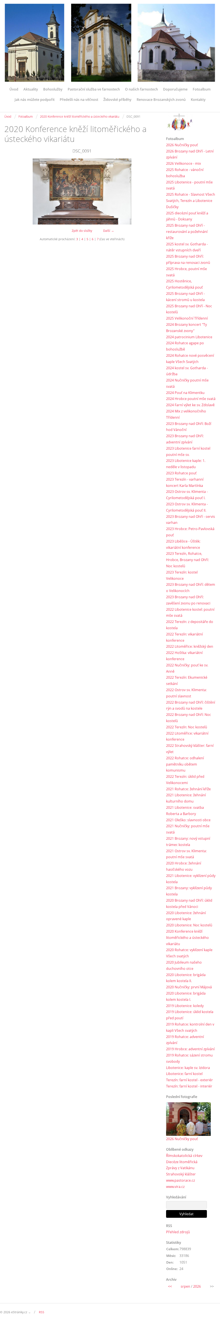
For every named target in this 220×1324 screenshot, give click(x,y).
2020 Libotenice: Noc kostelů (189, 925)
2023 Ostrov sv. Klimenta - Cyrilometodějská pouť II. (187, 507)
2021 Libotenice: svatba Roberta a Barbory (185, 810)
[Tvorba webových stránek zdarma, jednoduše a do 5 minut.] (29, 1312)
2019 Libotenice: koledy (185, 1005)
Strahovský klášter (181, 1174)
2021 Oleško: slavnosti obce (188, 820)
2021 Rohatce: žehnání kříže (188, 789)
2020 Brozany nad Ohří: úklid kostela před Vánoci (189, 903)
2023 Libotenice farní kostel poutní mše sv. (188, 451)
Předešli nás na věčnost (79, 99)
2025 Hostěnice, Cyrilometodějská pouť (184, 284)
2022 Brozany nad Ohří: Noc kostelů (188, 717)
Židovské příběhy (117, 99)
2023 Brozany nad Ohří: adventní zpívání (185, 439)
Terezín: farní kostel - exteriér (189, 1080)
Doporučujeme (175, 89)
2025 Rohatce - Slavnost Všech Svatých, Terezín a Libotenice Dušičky (190, 200)
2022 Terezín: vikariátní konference (184, 637)
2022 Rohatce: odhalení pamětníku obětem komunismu (185, 764)
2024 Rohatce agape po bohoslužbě (185, 346)
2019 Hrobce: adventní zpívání (190, 1049)
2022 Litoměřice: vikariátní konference (187, 736)
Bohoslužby (53, 89)
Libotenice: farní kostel (184, 1073)
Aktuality (30, 89)
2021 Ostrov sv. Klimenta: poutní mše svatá (186, 854)
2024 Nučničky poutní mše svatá (187, 383)
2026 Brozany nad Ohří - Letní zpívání (190, 154)
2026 (197, 1286)
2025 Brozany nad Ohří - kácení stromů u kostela (185, 296)
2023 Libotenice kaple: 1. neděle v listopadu (185, 463)
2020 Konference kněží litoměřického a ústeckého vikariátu (79, 116)
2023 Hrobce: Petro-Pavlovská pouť (190, 531)
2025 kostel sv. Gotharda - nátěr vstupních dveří (187, 247)
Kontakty (198, 99)
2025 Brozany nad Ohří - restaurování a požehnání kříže (187, 231)
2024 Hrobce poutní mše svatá (190, 398)
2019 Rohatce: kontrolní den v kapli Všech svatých (190, 1027)
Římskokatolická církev (184, 1155)
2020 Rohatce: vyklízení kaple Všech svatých (189, 952)
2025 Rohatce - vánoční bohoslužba (184, 172)
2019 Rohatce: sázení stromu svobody (189, 1058)
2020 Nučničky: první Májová (189, 987)
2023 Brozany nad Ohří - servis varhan (190, 519)
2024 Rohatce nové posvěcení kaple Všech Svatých (190, 358)
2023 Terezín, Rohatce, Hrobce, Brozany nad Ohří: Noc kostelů (187, 559)
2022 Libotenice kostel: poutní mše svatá (190, 612)
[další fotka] (152, 191)
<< (170, 1286)
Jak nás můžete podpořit (35, 99)
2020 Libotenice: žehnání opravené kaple (186, 915)
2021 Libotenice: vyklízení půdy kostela (190, 878)
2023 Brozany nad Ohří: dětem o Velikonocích (190, 587)
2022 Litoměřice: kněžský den (189, 646)
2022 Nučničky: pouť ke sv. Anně (187, 668)
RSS (41, 1312)
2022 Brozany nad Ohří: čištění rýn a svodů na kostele (190, 705)
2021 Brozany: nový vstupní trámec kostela (188, 841)
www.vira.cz (175, 1186)
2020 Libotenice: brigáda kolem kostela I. (186, 996)
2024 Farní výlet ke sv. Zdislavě (190, 405)
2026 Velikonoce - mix (183, 163)
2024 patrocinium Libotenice (189, 337)
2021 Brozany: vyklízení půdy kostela (189, 891)
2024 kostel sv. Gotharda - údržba (187, 371)
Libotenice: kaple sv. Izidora (188, 1067)
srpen (185, 1286)
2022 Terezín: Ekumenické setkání (186, 680)
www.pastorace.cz (180, 1180)
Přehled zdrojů (178, 1232)
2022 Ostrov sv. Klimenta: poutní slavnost (186, 692)
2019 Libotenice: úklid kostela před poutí (189, 1014)
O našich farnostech (141, 89)
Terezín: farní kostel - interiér (189, 1086)
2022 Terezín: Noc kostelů (186, 727)
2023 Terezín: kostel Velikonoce (182, 575)
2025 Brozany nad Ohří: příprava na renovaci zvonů (188, 259)
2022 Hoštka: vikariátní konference (184, 655)
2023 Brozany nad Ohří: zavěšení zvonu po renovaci (188, 600)
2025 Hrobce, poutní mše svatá (186, 271)
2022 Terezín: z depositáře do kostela (189, 624)
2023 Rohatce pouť (181, 473)
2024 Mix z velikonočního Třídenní (186, 414)
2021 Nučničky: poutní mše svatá (187, 829)
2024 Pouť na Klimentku (185, 392)
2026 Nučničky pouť (182, 145)
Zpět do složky (82, 231)
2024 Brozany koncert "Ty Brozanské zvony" (186, 327)
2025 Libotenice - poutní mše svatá (189, 185)
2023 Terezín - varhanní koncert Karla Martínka (184, 482)
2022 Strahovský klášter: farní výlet (190, 748)
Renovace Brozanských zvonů (161, 99)
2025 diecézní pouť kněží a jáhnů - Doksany (187, 216)
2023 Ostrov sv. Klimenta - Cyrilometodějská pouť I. (187, 494)
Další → (108, 231)
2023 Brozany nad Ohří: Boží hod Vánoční (188, 426)
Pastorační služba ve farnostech (94, 89)
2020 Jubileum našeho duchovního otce (184, 965)
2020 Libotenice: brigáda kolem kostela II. (186, 977)
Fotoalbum (202, 89)
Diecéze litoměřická (181, 1161)
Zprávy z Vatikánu (180, 1168)
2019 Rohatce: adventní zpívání (185, 1039)
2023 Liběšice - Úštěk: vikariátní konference (183, 544)
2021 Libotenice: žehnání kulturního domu (186, 798)
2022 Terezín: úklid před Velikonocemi (185, 779)
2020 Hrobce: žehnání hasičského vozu (183, 866)
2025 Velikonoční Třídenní (187, 318)
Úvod (13, 89)
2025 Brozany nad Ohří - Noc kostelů (189, 309)
